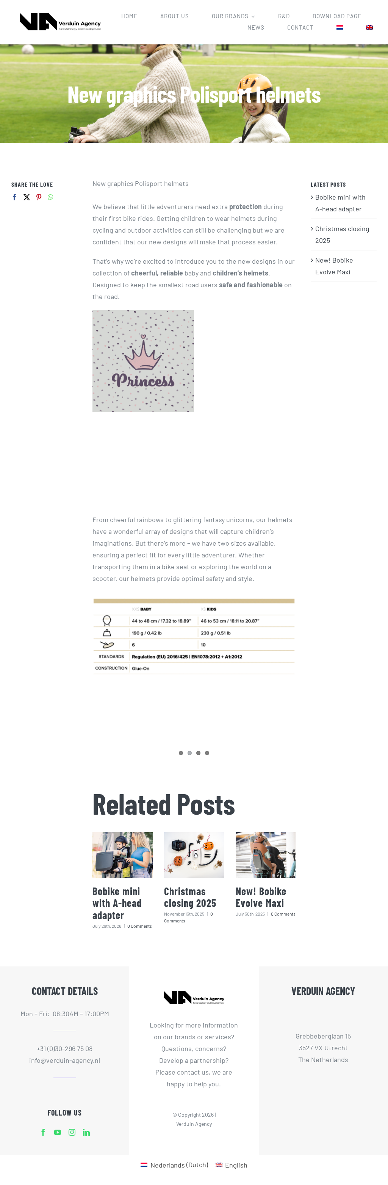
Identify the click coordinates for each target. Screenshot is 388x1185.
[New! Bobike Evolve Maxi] (266, 855)
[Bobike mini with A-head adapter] (122, 855)
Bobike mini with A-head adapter (117, 902)
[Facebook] (14, 197)
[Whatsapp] (50, 197)
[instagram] (72, 1132)
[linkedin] (86, 1132)
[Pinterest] (39, 197)
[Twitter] (26, 197)
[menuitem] (339, 27)
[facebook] (43, 1132)
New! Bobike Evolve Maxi (261, 896)
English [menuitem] (236, 1165)
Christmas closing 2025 (190, 896)
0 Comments (139, 925)
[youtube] (57, 1132)
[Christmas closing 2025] (194, 855)
